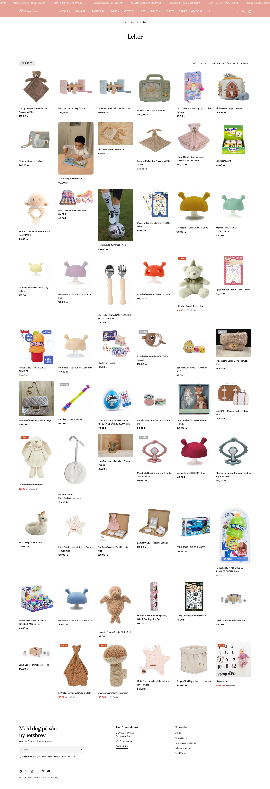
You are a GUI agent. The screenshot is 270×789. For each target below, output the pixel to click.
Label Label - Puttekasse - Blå (230, 620)
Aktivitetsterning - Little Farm (230, 108)
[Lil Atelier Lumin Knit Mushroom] (115, 665)
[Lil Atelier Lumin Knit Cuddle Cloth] (76, 665)
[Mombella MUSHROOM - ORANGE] (154, 272)
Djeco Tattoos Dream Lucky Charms (233, 289)
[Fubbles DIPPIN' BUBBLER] (76, 398)
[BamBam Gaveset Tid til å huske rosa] (115, 525)
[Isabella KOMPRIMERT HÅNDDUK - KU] (154, 398)
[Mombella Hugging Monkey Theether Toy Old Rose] (154, 451)
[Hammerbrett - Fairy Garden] (76, 86)
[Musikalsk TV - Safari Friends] (154, 87)
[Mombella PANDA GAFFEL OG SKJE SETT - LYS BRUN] (115, 283)
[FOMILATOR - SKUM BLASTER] (194, 525)
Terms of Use (54, 757)
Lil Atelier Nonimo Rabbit (31, 484)
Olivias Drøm (33, 777)
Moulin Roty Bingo (106, 362)
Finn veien (122, 746)
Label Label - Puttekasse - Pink (34, 664)
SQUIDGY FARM (223, 161)
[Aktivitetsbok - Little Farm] (36, 139)
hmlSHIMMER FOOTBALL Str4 (112, 245)
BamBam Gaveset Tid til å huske (152, 542)
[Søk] (236, 11)
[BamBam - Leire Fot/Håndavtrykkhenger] (76, 462)
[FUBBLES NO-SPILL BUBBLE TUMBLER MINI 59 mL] (36, 598)
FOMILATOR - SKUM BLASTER (190, 547)
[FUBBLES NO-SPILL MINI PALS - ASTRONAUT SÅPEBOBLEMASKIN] (115, 398)
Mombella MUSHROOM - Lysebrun (75, 367)
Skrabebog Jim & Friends (70, 178)
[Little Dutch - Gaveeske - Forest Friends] (194, 398)
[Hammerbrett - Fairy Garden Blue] (115, 86)
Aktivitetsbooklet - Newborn (111, 149)
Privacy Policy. (68, 757)
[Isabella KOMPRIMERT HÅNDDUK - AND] (194, 346)
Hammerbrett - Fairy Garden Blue (114, 108)
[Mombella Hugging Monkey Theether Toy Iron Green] (233, 451)
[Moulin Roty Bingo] (115, 344)
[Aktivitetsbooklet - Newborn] (115, 133)
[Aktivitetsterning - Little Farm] (233, 86)
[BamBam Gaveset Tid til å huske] (154, 523)
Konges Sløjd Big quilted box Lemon (193, 681)
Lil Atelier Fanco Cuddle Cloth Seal (114, 632)
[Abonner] (81, 750)
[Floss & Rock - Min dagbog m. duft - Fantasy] (194, 86)
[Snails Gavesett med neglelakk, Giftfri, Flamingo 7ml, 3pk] (154, 596)
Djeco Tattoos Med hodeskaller (191, 615)
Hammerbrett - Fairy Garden (72, 108)
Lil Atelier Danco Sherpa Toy (189, 306)
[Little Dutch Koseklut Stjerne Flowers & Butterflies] (76, 525)
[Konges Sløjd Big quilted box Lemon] (194, 659)
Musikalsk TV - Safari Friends (151, 110)
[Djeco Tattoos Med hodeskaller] (194, 596)
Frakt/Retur (180, 753)
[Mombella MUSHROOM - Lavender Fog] (76, 272)
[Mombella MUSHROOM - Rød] (194, 451)
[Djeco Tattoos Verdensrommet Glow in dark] (154, 204)
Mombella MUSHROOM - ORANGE (153, 294)
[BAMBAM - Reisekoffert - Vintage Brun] (233, 394)
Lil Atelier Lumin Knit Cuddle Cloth (74, 692)
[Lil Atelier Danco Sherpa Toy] (194, 278)
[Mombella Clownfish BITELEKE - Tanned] (154, 340)
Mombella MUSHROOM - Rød (190, 473)
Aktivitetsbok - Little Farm (31, 161)
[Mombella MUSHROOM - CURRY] (194, 206)
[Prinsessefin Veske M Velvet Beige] (36, 398)
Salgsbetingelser (183, 748)
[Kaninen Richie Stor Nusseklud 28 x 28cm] (154, 139)
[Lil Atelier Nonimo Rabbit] (36, 457)
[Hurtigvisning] (50, 75)
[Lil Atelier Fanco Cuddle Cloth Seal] (115, 604)
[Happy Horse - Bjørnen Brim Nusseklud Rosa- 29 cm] (194, 137)
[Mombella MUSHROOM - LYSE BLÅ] (76, 598)
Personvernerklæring (185, 743)
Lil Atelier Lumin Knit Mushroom (113, 692)
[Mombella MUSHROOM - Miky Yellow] (36, 269)
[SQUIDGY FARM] (233, 139)
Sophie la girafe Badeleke (31, 542)
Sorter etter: (218, 63)
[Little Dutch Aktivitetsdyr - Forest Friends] (115, 445)
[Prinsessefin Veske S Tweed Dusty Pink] (233, 343)
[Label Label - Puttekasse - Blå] (233, 598)
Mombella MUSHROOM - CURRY (192, 227)
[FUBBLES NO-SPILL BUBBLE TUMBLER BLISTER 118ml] (233, 536)
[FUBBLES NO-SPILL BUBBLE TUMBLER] (36, 346)
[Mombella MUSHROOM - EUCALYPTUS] (233, 206)
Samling (134, 22)
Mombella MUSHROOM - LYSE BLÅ (75, 620)
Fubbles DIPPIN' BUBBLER (70, 419)
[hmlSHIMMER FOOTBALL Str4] (115, 215)
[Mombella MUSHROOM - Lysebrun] (76, 346)
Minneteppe (222, 681)
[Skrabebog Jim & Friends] (76, 148)
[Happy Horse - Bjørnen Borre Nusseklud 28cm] (36, 86)
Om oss (179, 732)
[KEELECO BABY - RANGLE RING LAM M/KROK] (36, 208)
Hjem (124, 22)
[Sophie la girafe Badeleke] (36, 523)
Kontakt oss (181, 737)
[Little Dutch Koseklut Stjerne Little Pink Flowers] (154, 659)
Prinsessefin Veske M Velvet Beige (35, 420)
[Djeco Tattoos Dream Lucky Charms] (233, 270)
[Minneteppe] (233, 659)
